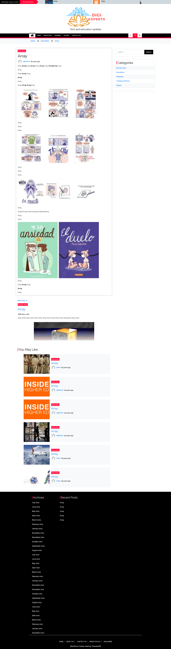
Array (25, 1)
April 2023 (36, 516)
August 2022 (37, 550)
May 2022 (35, 563)
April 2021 (36, 615)
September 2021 (38, 598)
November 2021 (38, 589)
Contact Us (76, 35)
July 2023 (35, 503)
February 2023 (37, 524)
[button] (130, 35)
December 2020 (38, 633)
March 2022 (36, 572)
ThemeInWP (96, 646)
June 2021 (36, 607)
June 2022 (36, 559)
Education (48, 35)
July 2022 (35, 555)
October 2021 (37, 594)
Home (39, 35)
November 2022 (38, 537)
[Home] (32, 35)
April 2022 (36, 568)
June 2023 (36, 507)
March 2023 (36, 520)
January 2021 (37, 628)
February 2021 (37, 624)
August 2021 (37, 602)
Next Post (21, 301)
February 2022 (37, 576)
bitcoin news (22, 304)
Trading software (123, 81)
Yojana (66, 35)
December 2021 (38, 585)
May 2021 (35, 611)
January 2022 (37, 581)
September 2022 (38, 546)
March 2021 (36, 620)
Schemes (58, 35)
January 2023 (37, 529)
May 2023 (35, 511)
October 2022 (37, 542)
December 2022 (38, 533)
